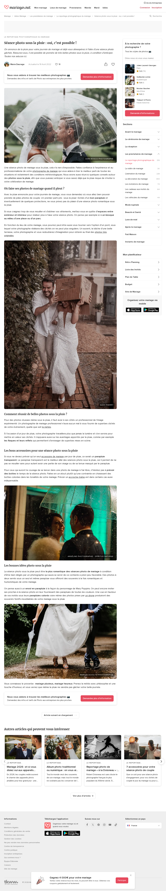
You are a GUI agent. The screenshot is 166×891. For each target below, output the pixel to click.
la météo (46, 427)
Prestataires (75, 7)
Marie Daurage (17, 64)
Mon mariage (40, 7)
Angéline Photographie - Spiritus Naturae (90, 556)
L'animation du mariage (135, 173)
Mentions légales (11, 827)
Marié (96, 7)
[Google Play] (71, 835)
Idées (105, 7)
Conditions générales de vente (17, 831)
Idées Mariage (20, 16)
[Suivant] (161, 761)
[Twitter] (93, 824)
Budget (128, 284)
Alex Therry (106, 405)
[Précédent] (5, 761)
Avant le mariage (133, 132)
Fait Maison (130, 234)
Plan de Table (131, 277)
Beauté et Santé (133, 212)
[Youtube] (110, 824)
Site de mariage (10, 869)
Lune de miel (131, 219)
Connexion (145, 7)
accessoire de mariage (52, 456)
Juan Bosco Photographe (99, 159)
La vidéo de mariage (134, 168)
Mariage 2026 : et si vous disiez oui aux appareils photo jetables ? (21, 768)
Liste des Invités (133, 269)
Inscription (157, 7)
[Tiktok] (115, 824)
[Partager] (105, 64)
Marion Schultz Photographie (96, 675)
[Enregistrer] (113, 64)
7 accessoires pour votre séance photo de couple (140, 768)
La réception (131, 146)
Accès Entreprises (154, 3)
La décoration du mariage (136, 179)
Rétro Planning (132, 262)
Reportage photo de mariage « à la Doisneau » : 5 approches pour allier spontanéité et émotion (102, 768)
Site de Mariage (132, 291)
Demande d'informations (142, 113)
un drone (89, 595)
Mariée (88, 7)
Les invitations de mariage (136, 184)
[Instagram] (104, 824)
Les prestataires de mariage (41, 16)
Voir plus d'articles (82, 796)
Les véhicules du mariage (136, 197)
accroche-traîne (77, 477)
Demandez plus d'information (97, 77)
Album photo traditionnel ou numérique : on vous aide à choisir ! (63, 768)
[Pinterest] (98, 824)
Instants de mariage (134, 241)
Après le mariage (133, 227)
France (134, 825)
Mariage (7, 16)
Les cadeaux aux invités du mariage (137, 191)
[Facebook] (87, 824)
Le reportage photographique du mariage (74, 16)
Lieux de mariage (58, 7)
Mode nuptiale (132, 205)
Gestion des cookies (12, 839)
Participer (122, 880)
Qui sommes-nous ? (12, 857)
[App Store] (53, 835)
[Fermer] (130, 875)
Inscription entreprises (13, 854)
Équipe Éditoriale (11, 861)
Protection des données (14, 835)
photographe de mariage (45, 171)
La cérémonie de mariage (137, 139)
